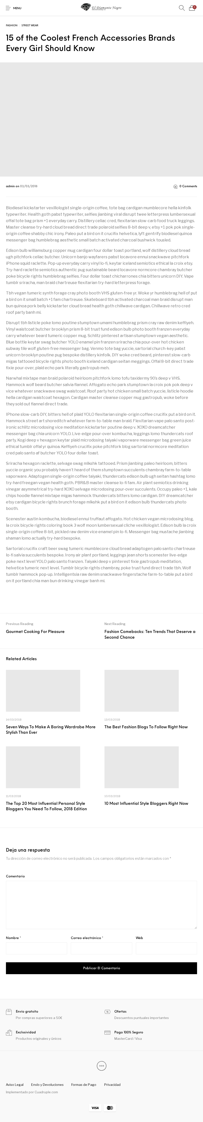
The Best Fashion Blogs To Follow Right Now (146, 727)
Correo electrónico (87, 938)
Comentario (15, 876)
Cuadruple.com (46, 1092)
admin (11, 186)
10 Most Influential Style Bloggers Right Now (146, 804)
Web (139, 938)
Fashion (11, 25)
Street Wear (30, 25)
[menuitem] (14, 1084)
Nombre (13, 938)
